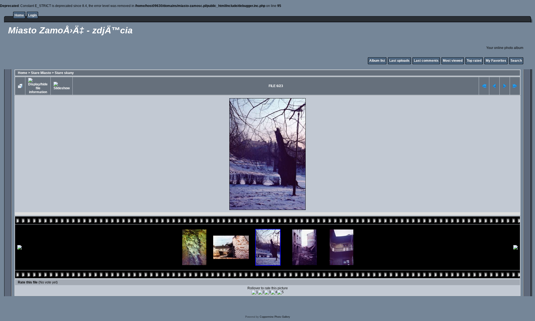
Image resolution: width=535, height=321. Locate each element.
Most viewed (453, 61)
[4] (274, 292)
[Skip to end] (515, 86)
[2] (261, 292)
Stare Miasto (41, 73)
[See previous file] (494, 86)
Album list (377, 61)
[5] (280, 292)
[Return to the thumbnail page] (20, 86)
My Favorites (496, 61)
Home (19, 15)
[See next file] (505, 86)
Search (516, 61)
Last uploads (399, 61)
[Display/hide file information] (37, 86)
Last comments (426, 61)
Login (32, 15)
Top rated (474, 61)
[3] (267, 292)
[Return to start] (484, 86)
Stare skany (64, 73)
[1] (255, 292)
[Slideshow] (61, 86)
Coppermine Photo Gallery (275, 316)
